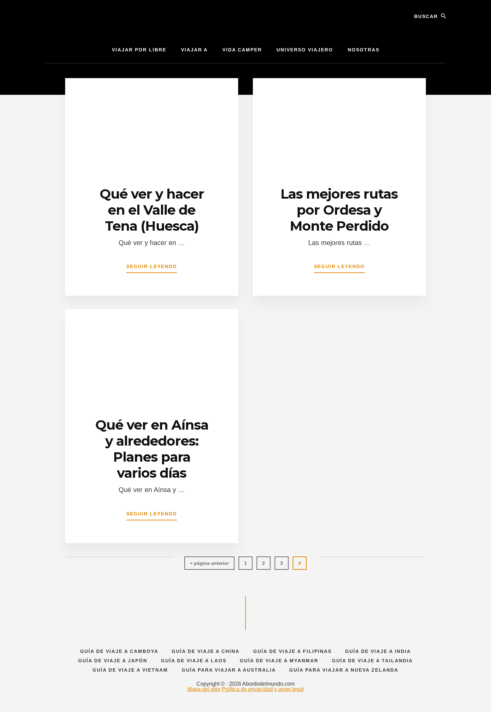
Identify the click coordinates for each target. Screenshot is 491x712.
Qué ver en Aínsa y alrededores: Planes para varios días (151, 449)
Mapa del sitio (203, 689)
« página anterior (209, 565)
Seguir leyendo (151, 268)
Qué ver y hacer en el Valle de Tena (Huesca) (152, 210)
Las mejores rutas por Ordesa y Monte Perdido (339, 210)
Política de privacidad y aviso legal (263, 689)
